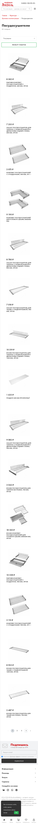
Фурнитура (13, 15)
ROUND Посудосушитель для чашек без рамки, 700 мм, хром (18, 715)
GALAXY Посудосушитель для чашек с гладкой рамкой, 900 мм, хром (18, 309)
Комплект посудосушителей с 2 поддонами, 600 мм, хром (18, 173)
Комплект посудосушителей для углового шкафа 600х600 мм (18, 219)
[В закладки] (21, 92)
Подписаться (19, 761)
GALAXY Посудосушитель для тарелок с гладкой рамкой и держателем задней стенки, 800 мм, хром (18, 265)
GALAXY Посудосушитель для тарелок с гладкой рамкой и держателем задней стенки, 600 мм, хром (18, 130)
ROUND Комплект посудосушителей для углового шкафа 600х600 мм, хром (18, 535)
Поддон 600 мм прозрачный (18, 398)
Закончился (12, 92)
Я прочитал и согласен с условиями (18, 756)
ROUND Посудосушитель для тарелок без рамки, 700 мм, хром (18, 490)
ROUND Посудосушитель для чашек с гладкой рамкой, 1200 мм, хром (18, 670)
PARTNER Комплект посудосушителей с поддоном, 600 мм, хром (17, 84)
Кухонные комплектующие (10, 18)
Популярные (7, 38)
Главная (4, 15)
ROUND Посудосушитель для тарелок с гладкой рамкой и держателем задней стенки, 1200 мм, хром (18, 355)
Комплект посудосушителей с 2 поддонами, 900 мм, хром (18, 624)
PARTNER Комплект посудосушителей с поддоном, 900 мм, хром (17, 580)
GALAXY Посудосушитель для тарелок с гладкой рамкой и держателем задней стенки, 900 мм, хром (18, 445)
